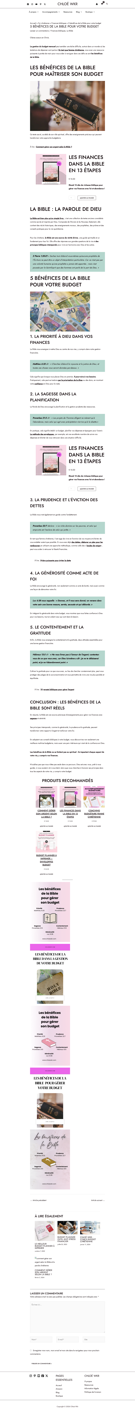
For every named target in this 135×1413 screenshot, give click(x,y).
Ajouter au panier (87, 198)
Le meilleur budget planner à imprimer (45, 1246)
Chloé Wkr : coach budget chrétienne (88, 1239)
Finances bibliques (58, 30)
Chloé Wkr (68, 4)
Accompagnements (49, 12)
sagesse (33, 718)
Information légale (91, 1388)
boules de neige (93, 545)
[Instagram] (32, 4)
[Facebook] (28, 4)
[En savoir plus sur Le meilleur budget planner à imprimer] (45, 1230)
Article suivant (98, 1200)
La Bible (70, 30)
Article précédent (38, 1200)
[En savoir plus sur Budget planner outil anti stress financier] (67, 1227)
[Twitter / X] (45, 4)
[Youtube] (38, 1375)
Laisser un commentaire (39, 30)
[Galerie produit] (51, 169)
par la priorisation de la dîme (70, 380)
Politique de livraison (92, 1392)
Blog (78, 12)
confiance (38, 383)
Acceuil (59, 1385)
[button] (107, 4)
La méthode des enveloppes (42, 434)
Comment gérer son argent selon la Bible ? (46, 813)
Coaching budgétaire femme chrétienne (94, 813)
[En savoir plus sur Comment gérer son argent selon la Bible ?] (45, 1261)
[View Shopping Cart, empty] (102, 4)
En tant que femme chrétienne (71, 50)
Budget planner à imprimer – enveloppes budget (46, 860)
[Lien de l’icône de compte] (97, 4)
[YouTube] (36, 4)
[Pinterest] (34, 1375)
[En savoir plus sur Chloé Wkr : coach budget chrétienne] (90, 1227)
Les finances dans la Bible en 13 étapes (86, 164)
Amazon (59, 1388)
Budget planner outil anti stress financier (66, 1239)
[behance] (41, 4)
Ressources (67, 12)
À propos (32, 12)
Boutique (89, 12)
